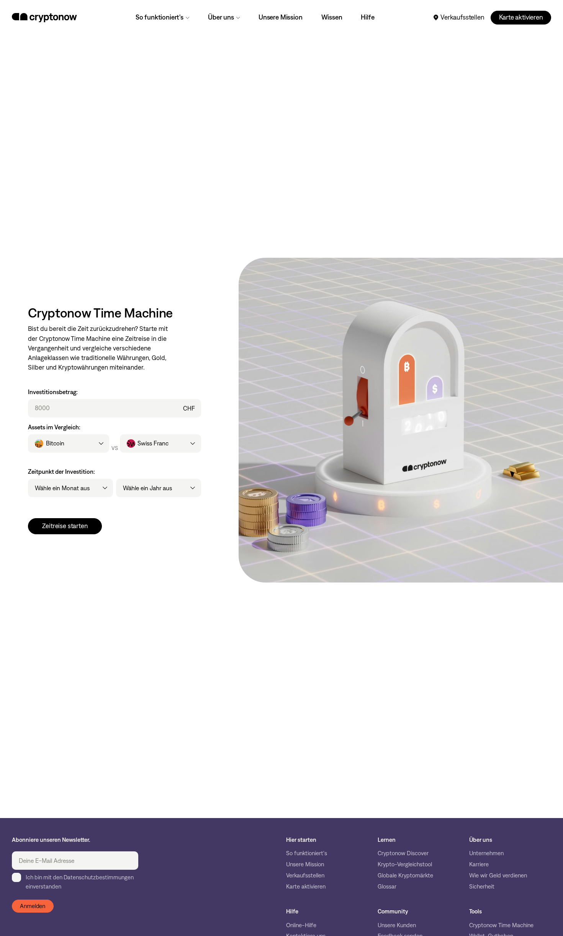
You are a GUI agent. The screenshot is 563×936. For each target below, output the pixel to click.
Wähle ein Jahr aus (147, 488)
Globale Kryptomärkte (405, 875)
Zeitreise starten (64, 525)
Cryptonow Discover (403, 853)
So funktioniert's (159, 17)
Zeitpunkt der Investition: (61, 472)
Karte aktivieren (521, 17)
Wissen (331, 17)
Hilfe (367, 17)
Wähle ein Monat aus (62, 488)
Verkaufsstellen (462, 17)
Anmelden (32, 906)
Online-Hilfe (301, 925)
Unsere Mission (281, 17)
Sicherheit (481, 887)
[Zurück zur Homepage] (44, 17)
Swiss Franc (153, 443)
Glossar (387, 887)
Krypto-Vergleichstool (405, 864)
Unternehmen (486, 853)
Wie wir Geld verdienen (498, 875)
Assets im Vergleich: (54, 427)
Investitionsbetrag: (53, 392)
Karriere (479, 864)
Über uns (221, 17)
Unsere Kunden (397, 925)
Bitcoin (55, 443)
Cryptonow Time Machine (501, 925)
